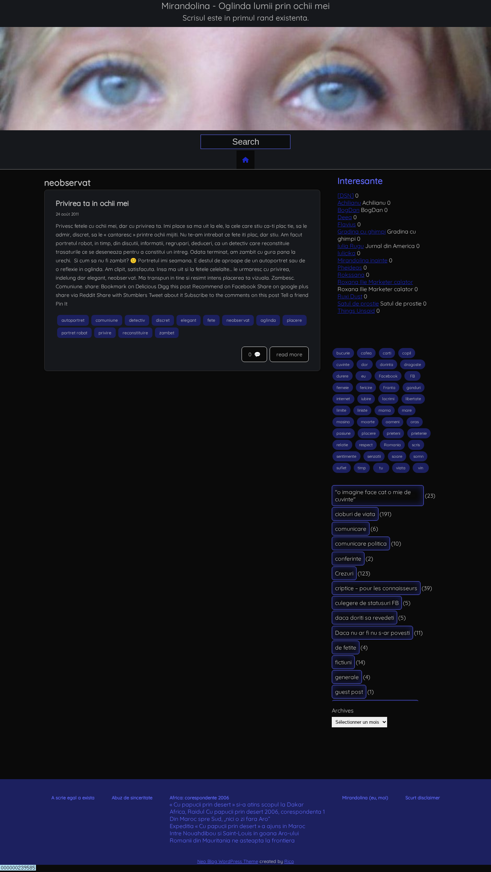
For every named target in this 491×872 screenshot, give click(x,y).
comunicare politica (361, 543)
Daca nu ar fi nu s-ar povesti (372, 632)
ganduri (414, 387)
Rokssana (351, 274)
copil (406, 353)
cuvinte (342, 364)
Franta (389, 387)
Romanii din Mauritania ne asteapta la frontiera (232, 840)
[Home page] (245, 159)
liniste (362, 410)
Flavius (347, 224)
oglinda (268, 320)
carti (387, 353)
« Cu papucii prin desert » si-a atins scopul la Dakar (237, 804)
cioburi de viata (355, 514)
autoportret (72, 320)
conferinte (348, 558)
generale (347, 677)
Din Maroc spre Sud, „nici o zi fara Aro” (220, 818)
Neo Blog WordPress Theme (227, 861)
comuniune (107, 320)
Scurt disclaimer (422, 797)
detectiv (137, 320)
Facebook (388, 376)
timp (362, 467)
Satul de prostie (358, 303)
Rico (289, 861)
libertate (413, 398)
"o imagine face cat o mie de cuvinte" (373, 495)
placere (294, 320)
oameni (392, 421)
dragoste (412, 364)
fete (211, 320)
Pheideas (350, 267)
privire (104, 332)
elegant (188, 320)
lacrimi (388, 398)
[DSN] (346, 195)
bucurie (343, 353)
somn (418, 456)
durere (342, 376)
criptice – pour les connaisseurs (376, 588)
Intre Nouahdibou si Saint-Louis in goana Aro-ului (234, 833)
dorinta (386, 364)
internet (343, 398)
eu (363, 376)
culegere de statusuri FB (367, 602)
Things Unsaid (356, 310)
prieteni (393, 433)
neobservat (237, 320)
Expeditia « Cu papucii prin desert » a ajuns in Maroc (237, 826)
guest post (349, 691)
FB (412, 376)
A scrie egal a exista (73, 797)
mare (407, 410)
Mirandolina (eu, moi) (365, 797)
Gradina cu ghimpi (362, 231)
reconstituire (135, 332)
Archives (343, 710)
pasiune (343, 433)
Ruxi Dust (350, 296)
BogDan (348, 209)
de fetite (345, 647)
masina (343, 421)
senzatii (374, 456)
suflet (341, 467)
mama (384, 410)
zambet (166, 332)
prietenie (419, 433)
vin (420, 467)
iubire (366, 398)
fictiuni (343, 662)
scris (416, 444)
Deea (345, 217)
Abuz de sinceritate (132, 797)
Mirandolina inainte (362, 260)
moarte (368, 421)
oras (414, 421)
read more (289, 354)
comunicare (350, 528)
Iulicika (346, 253)
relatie (342, 444)
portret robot (74, 332)
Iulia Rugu (351, 245)
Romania (392, 444)
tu (381, 467)
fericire (366, 387)
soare (397, 456)
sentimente (346, 456)
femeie (342, 387)
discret (163, 320)
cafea (366, 353)
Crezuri (344, 573)
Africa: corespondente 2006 (199, 797)
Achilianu (349, 202)
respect (366, 444)
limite (341, 410)
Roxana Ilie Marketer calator (375, 281)
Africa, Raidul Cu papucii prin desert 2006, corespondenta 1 (247, 811)
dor (364, 364)
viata (400, 467)
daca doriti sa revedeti (364, 617)
